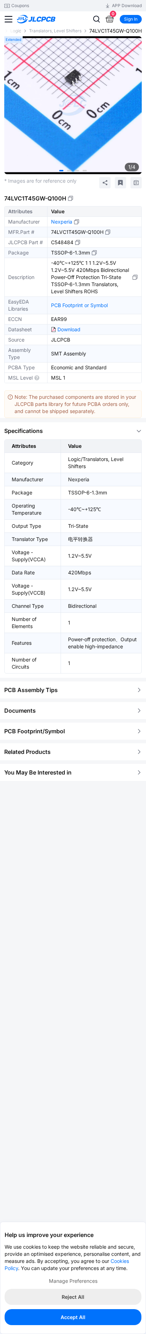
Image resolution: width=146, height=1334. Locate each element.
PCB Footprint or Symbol (79, 305)
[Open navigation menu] (8, 19)
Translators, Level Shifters (55, 30)
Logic (15, 30)
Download (68, 329)
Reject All (73, 1297)
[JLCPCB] (44, 19)
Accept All (73, 1317)
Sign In (130, 19)
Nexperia (61, 222)
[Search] (96, 19)
